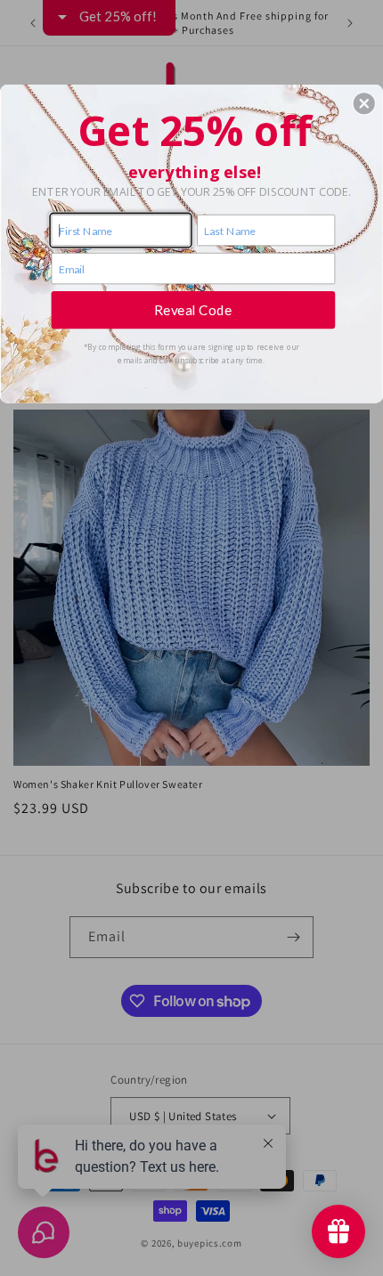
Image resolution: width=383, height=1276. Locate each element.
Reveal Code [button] (193, 309)
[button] (364, 103)
